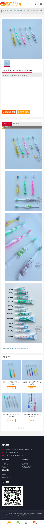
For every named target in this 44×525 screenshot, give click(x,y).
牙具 (19, 10)
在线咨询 (17, 523)
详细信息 (11, 388)
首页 (4, 10)
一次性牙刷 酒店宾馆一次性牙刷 (17, 348)
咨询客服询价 (24, 112)
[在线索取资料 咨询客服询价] (11, 370)
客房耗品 (10, 10)
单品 (15, 10)
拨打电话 (34, 523)
